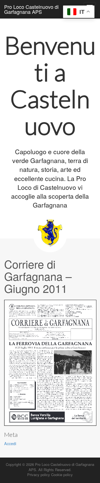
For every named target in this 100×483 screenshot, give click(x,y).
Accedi (10, 443)
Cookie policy (62, 474)
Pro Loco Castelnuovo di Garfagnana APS (31, 9)
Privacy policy (38, 474)
